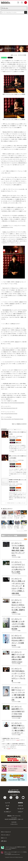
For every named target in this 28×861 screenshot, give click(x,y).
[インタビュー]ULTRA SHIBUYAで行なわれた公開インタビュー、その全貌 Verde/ (18, 640)
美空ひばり (18, 330)
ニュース (7, 802)
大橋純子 (21, 301)
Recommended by (20, 530)
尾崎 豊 (16, 341)
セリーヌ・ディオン (17, 159)
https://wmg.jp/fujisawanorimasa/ (9, 413)
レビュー (20, 811)
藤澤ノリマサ (14, 55)
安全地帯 (5, 225)
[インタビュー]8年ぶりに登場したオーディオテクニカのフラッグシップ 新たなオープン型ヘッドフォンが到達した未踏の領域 (18, 586)
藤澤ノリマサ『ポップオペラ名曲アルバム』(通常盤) (14, 119)
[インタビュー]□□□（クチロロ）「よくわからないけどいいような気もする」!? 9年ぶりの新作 (18, 567)
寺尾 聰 (17, 281)
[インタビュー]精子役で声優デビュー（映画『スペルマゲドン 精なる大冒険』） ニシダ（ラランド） (18, 728)
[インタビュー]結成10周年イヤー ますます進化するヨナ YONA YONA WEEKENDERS (18, 711)
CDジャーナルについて (6, 831)
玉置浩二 (5, 232)
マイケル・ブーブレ (13, 161)
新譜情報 (20, 802)
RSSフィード (4, 838)
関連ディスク (3, 429)
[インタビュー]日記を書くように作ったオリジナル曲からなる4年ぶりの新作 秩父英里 (18, 624)
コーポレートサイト (14, 823)
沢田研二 (20, 293)
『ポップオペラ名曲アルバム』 (12, 123)
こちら (17, 740)
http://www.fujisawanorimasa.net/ (9, 408)
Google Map (14, 821)
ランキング (21, 808)
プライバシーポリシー (5, 834)
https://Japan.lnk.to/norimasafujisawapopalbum (12, 402)
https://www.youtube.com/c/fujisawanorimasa (12, 419)
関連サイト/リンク (17, 429)
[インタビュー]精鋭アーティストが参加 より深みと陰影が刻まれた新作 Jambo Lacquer (18, 657)
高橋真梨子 (12, 303)
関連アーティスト (10, 429)
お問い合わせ (4, 841)
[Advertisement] (14, 30)
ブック (7, 805)
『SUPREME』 (4, 211)
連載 (7, 808)
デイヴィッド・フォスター (7, 159)
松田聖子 (17, 209)
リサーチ (20, 805)
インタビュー (7, 811)
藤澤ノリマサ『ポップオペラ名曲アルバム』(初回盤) (14, 94)
